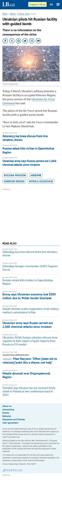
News (13, 13)
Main (4, 13)
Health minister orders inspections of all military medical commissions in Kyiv (30, 310)
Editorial (6, 416)
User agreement (10, 422)
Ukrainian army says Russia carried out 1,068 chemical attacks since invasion (29, 163)
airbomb (35, 175)
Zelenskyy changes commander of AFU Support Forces (30, 267)
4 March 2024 (23, 14)
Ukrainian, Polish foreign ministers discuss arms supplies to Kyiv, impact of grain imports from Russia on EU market (29, 341)
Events (5, 412)
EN (51, 4)
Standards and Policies (13, 419)
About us (7, 406)
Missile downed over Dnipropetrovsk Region (26, 375)
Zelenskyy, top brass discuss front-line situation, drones (25, 138)
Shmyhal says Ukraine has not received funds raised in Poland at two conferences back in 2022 (28, 391)
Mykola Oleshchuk (41, 181)
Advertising (8, 409)
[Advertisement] (31, 215)
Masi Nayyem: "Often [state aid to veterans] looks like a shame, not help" (29, 360)
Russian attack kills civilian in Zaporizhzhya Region (28, 150)
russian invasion (15, 175)
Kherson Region (14, 181)
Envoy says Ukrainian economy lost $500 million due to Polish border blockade (29, 296)
